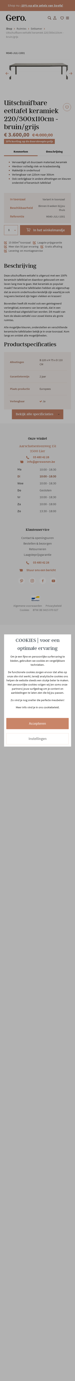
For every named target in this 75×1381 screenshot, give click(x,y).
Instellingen (38, 738)
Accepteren (37, 723)
